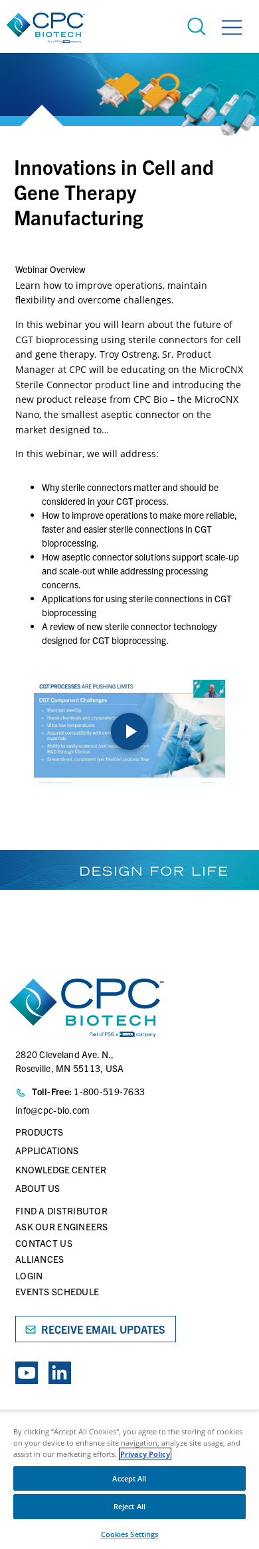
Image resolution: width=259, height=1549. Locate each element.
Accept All (129, 1478)
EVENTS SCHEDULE (57, 1291)
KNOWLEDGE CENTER (60, 1169)
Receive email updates (103, 1329)
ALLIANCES (39, 1259)
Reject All (129, 1506)
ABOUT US (37, 1188)
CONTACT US (43, 1243)
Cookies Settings (130, 1534)
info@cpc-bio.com (52, 1110)
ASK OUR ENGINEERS (61, 1226)
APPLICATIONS (46, 1150)
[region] (129, 1480)
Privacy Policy (145, 1454)
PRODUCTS (39, 1132)
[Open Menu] (232, 29)
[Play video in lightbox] (129, 733)
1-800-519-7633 (109, 1091)
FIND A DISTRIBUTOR (61, 1210)
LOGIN (29, 1275)
